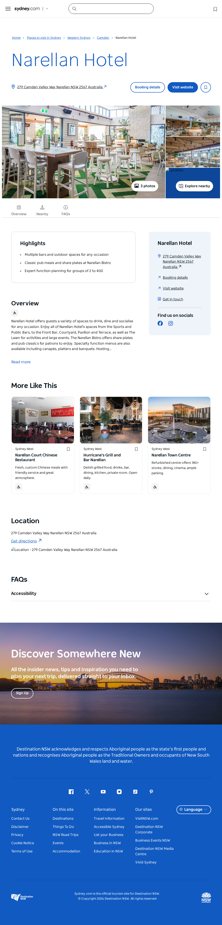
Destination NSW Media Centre (154, 851)
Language (193, 810)
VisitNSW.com (146, 818)
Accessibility (23, 593)
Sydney (18, 810)
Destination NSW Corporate (149, 829)
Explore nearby (197, 186)
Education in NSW (108, 851)
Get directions (24, 541)
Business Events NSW (152, 840)
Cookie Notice (22, 843)
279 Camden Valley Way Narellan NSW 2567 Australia (60, 87)
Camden (103, 37)
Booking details (147, 87)
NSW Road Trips (65, 835)
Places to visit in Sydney (44, 37)
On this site (63, 810)
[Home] (27, 9)
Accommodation (66, 851)
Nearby (42, 214)
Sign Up (22, 693)
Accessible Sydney (109, 827)
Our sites (143, 810)
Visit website (182, 87)
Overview (18, 214)
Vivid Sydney (146, 862)
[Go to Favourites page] (215, 9)
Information (105, 810)
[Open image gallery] (83, 197)
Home (16, 37)
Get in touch (173, 299)
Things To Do (63, 827)
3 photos (147, 186)
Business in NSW (107, 843)
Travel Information (109, 818)
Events (58, 843)
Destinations (63, 818)
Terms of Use (22, 851)
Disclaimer (20, 827)
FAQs (66, 214)
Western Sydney (79, 37)
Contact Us (20, 818)
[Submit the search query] (74, 8)
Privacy (17, 835)
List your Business (108, 835)
